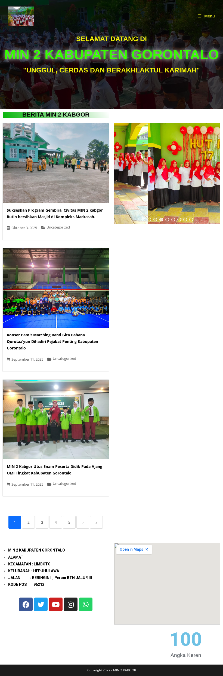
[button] (143, 219)
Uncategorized (58, 227)
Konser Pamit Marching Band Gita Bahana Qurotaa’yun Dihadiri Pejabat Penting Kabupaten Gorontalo (52, 341)
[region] (167, 173)
